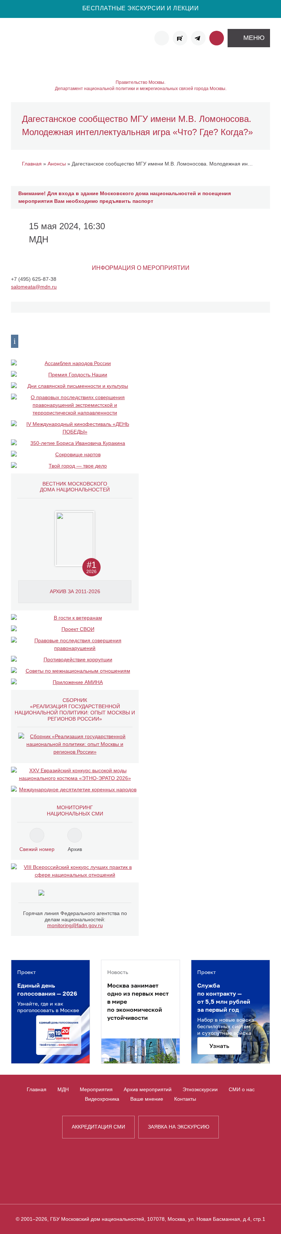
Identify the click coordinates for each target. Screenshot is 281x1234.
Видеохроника (102, 1099)
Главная (36, 1089)
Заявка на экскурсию (178, 1127)
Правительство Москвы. (140, 82)
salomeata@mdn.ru (34, 287)
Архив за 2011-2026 (75, 591)
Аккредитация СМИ (98, 1127)
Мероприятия (96, 1089)
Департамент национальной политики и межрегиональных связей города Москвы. (140, 88)
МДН (63, 1089)
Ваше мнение (146, 1099)
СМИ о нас (242, 1089)
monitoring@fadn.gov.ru (75, 925)
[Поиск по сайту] (216, 38)
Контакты (185, 1099)
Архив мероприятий (148, 1089)
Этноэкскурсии (200, 1089)
